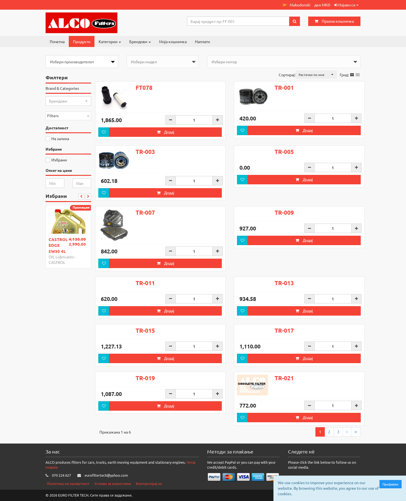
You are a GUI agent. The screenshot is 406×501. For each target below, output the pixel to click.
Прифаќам (391, 484)
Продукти (81, 41)
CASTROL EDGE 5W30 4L (58, 245)
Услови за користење (112, 483)
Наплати (202, 41)
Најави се (347, 4)
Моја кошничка (173, 41)
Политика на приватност (68, 483)
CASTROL (57, 262)
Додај (168, 131)
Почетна (57, 41)
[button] (296, 5)
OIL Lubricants (61, 256)
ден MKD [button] (322, 4)
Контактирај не (149, 483)
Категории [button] (108, 41)
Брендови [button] (138, 41)
